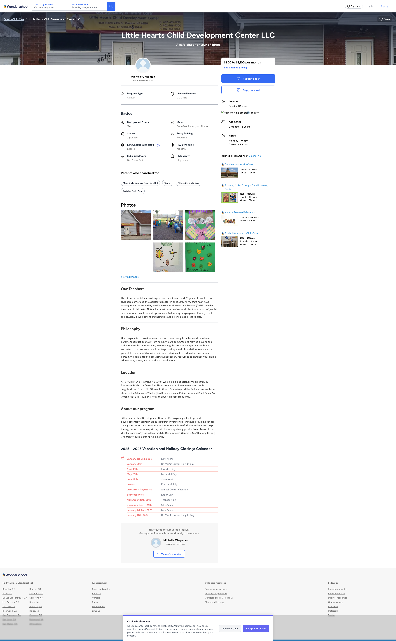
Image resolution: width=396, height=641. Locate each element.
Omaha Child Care (14, 19)
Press (95, 602)
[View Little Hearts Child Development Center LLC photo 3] (200, 225)
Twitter (331, 615)
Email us (96, 610)
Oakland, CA (8, 606)
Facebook (333, 606)
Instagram (333, 610)
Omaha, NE (254, 155)
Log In (370, 6)
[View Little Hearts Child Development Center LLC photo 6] (200, 257)
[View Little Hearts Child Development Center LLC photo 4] (136, 257)
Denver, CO (35, 589)
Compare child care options (219, 597)
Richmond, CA (9, 610)
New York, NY (36, 597)
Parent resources (336, 593)
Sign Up (384, 6)
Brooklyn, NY (35, 606)
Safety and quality (101, 589)
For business (98, 606)
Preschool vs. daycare (216, 589)
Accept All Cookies (256, 628)
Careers (96, 597)
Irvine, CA (7, 593)
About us (96, 593)
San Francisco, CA (11, 615)
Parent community (337, 589)
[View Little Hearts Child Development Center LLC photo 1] (136, 225)
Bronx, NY (34, 602)
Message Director (171, 553)
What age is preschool (216, 593)
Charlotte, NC (36, 593)
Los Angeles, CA (10, 602)
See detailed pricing (235, 67)
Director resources (337, 597)
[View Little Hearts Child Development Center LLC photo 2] (168, 225)
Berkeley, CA (8, 589)
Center (167, 183)
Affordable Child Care (188, 183)
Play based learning (214, 602)
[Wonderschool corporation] (198, 575)
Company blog (335, 602)
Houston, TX (35, 615)
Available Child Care (133, 191)
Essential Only (230, 628)
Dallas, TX (34, 610)
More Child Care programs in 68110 (140, 183)
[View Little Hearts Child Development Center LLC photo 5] (168, 257)
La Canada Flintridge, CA (14, 597)
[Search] (111, 6)
